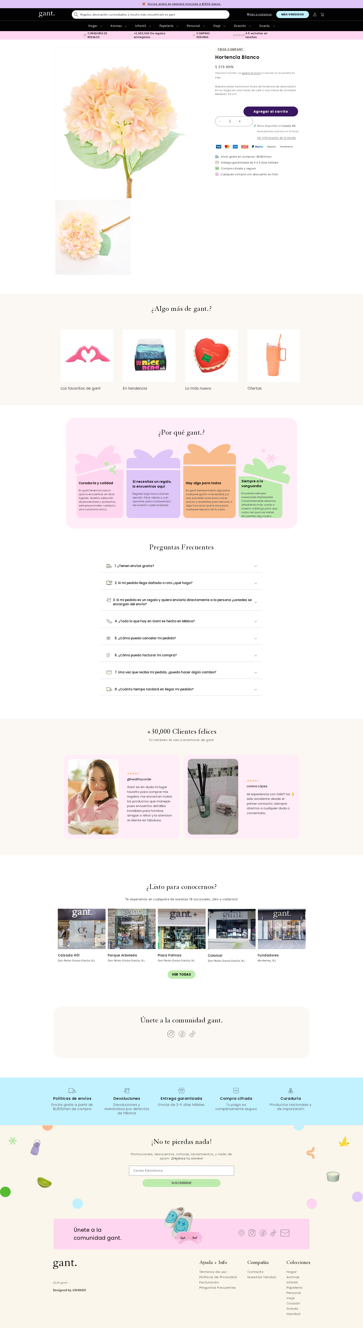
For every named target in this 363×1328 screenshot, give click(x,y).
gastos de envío (251, 72)
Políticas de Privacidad (218, 1277)
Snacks (265, 26)
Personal (194, 26)
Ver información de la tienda (276, 137)
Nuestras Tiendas (261, 1277)
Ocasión (240, 26)
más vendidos (292, 14)
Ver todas (181, 974)
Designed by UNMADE (69, 1290)
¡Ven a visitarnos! (260, 14)
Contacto (255, 1271)
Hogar (93, 26)
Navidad (293, 1313)
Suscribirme (181, 1183)
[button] (150, 14)
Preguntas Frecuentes (217, 1287)
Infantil (141, 26)
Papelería (166, 26)
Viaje (217, 26)
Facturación (209, 1282)
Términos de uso (213, 1271)
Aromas (116, 26)
